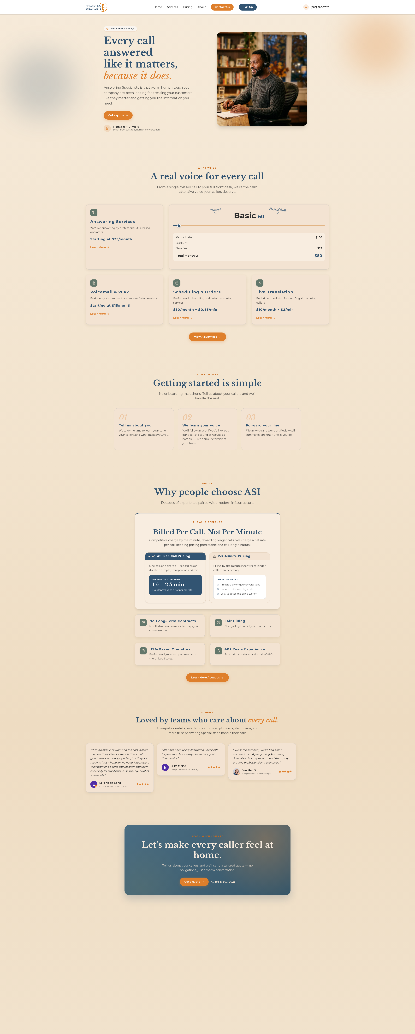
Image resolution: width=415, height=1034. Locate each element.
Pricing (187, 7)
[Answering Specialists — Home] (96, 7)
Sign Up (248, 7)
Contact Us (222, 7)
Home (158, 7)
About (201, 7)
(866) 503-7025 (225, 881)
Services (172, 7)
